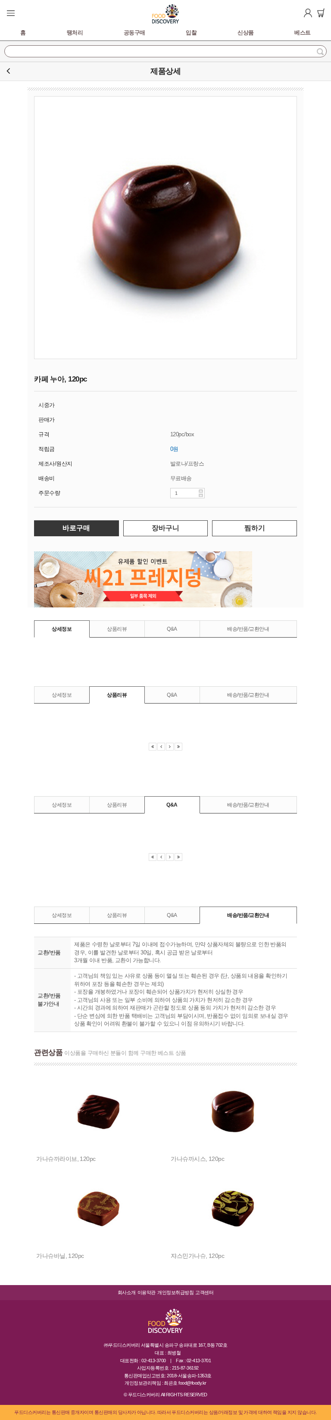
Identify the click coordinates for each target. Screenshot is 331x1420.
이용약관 (146, 1292)
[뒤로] (8, 71)
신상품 (245, 32)
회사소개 (127, 1292)
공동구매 (134, 32)
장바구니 (165, 528)
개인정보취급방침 (175, 1292)
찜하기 (254, 528)
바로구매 (76, 528)
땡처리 (75, 32)
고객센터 (204, 1292)
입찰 (191, 32)
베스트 (302, 32)
